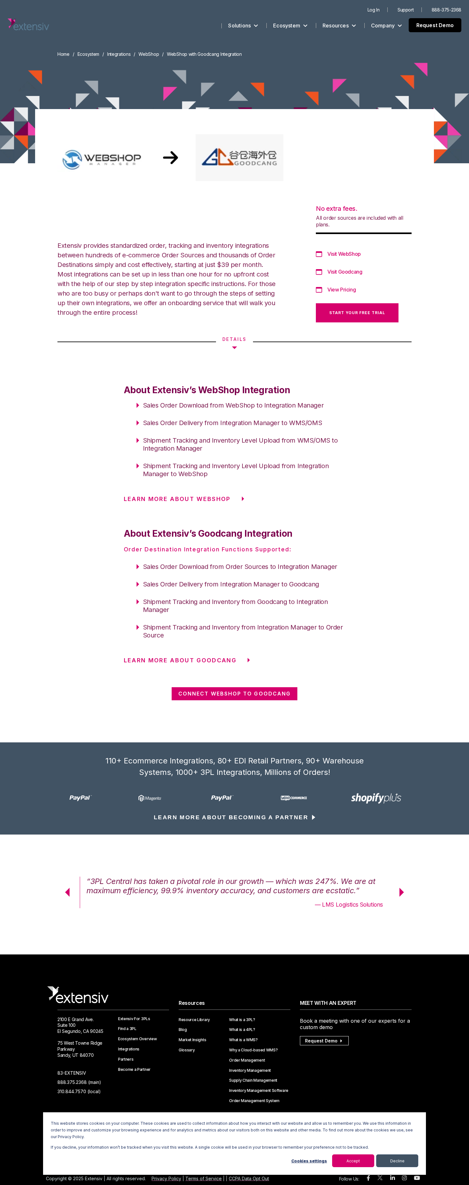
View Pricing (341, 289)
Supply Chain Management (253, 1080)
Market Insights (192, 1040)
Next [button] (403, 892)
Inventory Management (250, 1070)
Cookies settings (309, 1161)
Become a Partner (134, 1069)
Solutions (240, 25)
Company (383, 25)
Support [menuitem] (405, 9)
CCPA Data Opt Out (249, 1178)
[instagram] (404, 1178)
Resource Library (194, 1020)
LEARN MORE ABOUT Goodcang (180, 660)
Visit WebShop (344, 254)
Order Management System (254, 1101)
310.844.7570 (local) (79, 1091)
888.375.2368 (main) (79, 1082)
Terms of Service (203, 1178)
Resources (336, 25)
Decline (397, 1161)
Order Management (247, 1060)
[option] (92, 798)
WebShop (148, 54)
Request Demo (435, 25)
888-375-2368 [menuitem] (446, 9)
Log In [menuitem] (374, 9)
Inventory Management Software (258, 1090)
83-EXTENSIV (71, 1073)
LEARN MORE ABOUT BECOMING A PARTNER (231, 817)
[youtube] (417, 1178)
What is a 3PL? (242, 1020)
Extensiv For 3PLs (134, 1019)
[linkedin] (392, 1178)
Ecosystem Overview (137, 1039)
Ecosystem (287, 25)
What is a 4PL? (242, 1029)
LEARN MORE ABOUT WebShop (177, 499)
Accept (353, 1161)
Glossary (187, 1050)
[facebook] (368, 1178)
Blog (183, 1029)
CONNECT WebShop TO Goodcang (234, 693)
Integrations (119, 54)
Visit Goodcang (344, 272)
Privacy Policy (166, 1178)
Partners (125, 1059)
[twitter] (380, 1179)
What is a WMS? (243, 1040)
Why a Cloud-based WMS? (253, 1050)
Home (63, 54)
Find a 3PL (127, 1029)
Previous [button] (65, 892)
